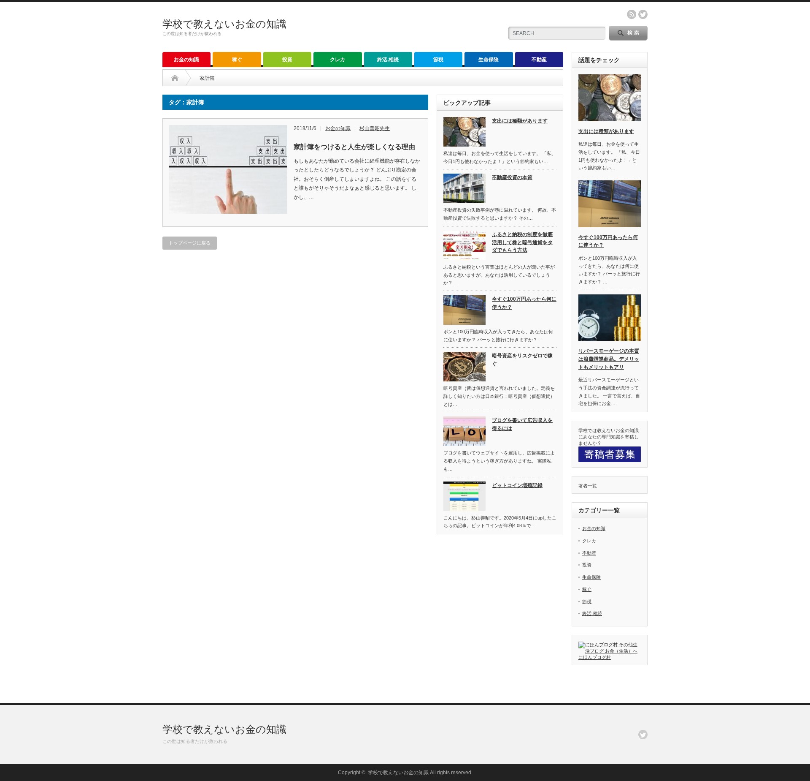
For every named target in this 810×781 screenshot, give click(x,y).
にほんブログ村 (594, 657)
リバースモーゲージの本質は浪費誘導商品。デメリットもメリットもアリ (608, 359)
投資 (287, 60)
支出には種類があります (520, 121)
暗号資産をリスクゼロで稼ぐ (522, 360)
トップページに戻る (190, 242)
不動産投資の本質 (512, 177)
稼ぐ (237, 60)
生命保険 (488, 60)
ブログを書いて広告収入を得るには (522, 424)
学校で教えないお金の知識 (224, 24)
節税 (438, 60)
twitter (643, 14)
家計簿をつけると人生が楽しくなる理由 (354, 146)
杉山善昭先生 (374, 128)
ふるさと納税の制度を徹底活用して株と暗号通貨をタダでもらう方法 (522, 242)
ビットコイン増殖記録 (517, 485)
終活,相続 (388, 60)
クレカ (337, 60)
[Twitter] (643, 734)
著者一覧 (587, 485)
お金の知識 (186, 60)
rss (631, 14)
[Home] (174, 78)
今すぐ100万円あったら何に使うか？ (524, 303)
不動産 (539, 60)
